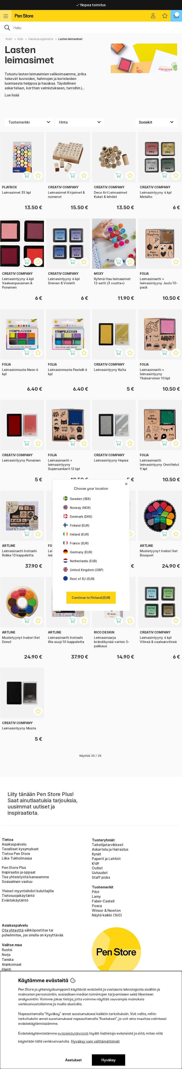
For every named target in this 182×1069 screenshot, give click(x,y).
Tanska (8, 959)
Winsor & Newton (106, 910)
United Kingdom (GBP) (86, 570)
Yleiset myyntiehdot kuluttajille (28, 891)
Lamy (96, 896)
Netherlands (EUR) (83, 561)
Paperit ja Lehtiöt (106, 858)
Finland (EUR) (79, 525)
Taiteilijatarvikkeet (107, 844)
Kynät (96, 854)
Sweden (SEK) (80, 499)
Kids (20, 39)
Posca (97, 906)
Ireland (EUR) (79, 534)
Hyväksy (108, 1060)
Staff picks (101, 877)
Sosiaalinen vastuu (17, 881)
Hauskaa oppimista (40, 39)
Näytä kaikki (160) (107, 915)
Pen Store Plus (14, 867)
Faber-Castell (103, 901)
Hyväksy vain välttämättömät (95, 1041)
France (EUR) (79, 543)
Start (9, 39)
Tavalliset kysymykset (20, 849)
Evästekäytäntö (15, 900)
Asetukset (73, 1060)
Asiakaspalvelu (14, 844)
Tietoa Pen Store (16, 853)
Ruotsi (7, 950)
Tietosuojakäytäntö (18, 895)
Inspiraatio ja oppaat (19, 872)
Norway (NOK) (80, 508)
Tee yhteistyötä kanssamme (25, 877)
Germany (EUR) (81, 552)
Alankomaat (12, 964)
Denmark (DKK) (81, 516)
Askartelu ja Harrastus (110, 849)
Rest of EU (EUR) (82, 579)
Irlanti (6, 969)
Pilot (95, 892)
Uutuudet (100, 872)
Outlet (97, 868)
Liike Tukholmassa (17, 858)
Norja (6, 954)
